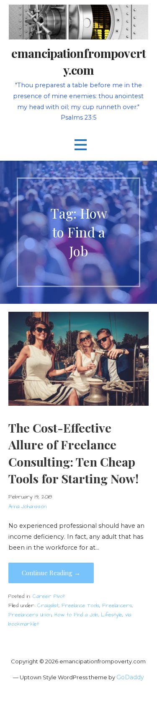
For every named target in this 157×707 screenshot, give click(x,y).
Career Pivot (49, 596)
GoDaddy (130, 677)
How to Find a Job (76, 614)
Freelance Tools (80, 605)
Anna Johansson (27, 506)
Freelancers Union (29, 614)
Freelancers (117, 605)
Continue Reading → (51, 573)
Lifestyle (111, 614)
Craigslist (48, 605)
